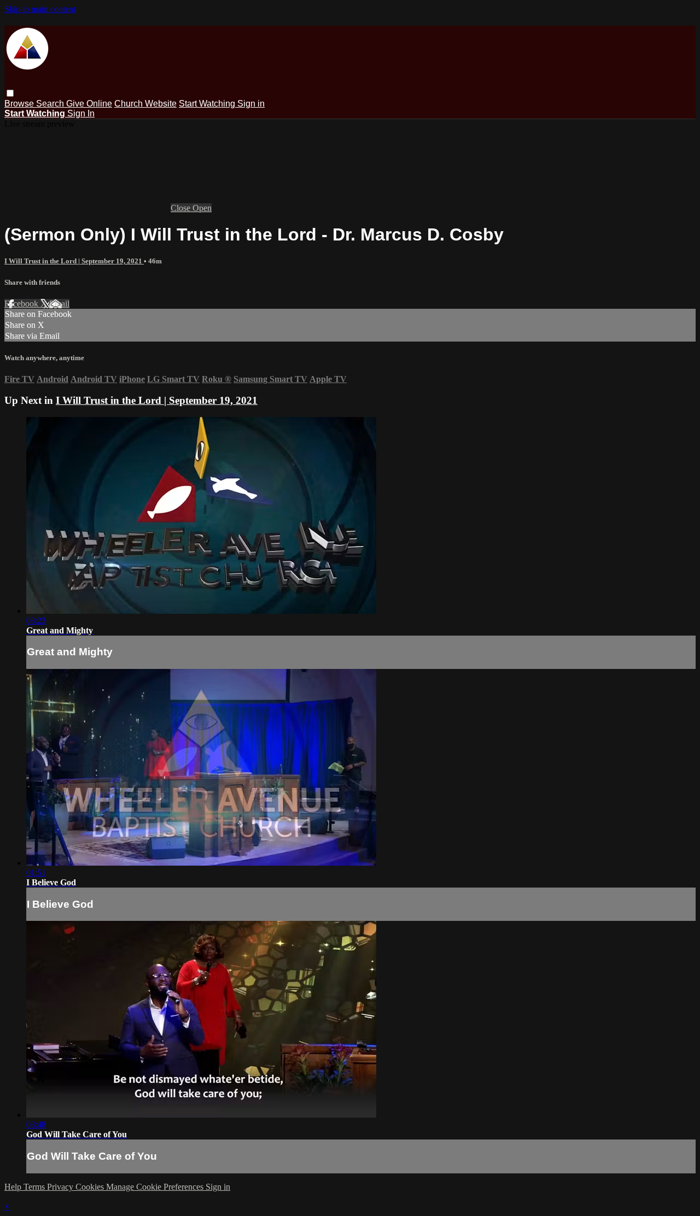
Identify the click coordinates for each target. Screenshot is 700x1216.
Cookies (90, 1186)
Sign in (251, 103)
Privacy (61, 1186)
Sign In (81, 113)
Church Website (145, 103)
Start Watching (208, 103)
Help (14, 1186)
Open (202, 208)
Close (181, 208)
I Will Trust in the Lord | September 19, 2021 (74, 261)
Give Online (89, 103)
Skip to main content (39, 9)
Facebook (22, 303)
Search (51, 103)
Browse (20, 103)
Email (59, 303)
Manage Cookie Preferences (156, 1186)
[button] (10, 93)
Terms (35, 1186)
